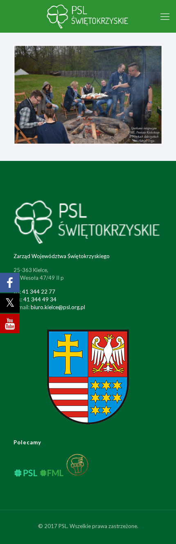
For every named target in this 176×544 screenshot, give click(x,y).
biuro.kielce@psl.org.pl (58, 307)
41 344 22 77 (38, 291)
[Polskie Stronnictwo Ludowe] (88, 16)
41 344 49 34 (39, 299)
